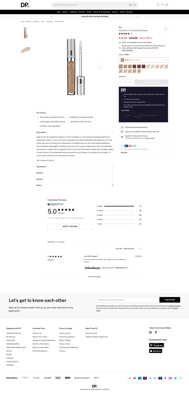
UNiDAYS (10, 365)
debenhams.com (121, 268)
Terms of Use (64, 344)
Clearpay (9, 358)
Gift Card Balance (40, 351)
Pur (120, 27)
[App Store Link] (156, 348)
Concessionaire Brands (68, 347)
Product (62, 351)
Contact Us (37, 333)
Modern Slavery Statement (97, 337)
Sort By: (119, 249)
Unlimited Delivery (13, 333)
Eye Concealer (59, 21)
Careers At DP (91, 333)
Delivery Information (41, 344)
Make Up (36, 21)
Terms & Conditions (67, 337)
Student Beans (12, 362)
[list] (75, 66)
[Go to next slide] (100, 67)
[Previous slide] (51, 16)
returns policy (150, 138)
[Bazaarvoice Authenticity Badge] (55, 204)
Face (42, 21)
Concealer (49, 21)
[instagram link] (150, 332)
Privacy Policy (65, 333)
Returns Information (41, 347)
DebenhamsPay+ (13, 344)
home (23, 21)
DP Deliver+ (11, 337)
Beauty (29, 21)
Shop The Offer (127, 50)
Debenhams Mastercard (16, 347)
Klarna (9, 351)
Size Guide (10, 340)
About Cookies (65, 340)
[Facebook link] (156, 332)
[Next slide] (137, 16)
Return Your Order (40, 337)
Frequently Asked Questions (44, 340)
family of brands (174, 306)
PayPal (9, 354)
